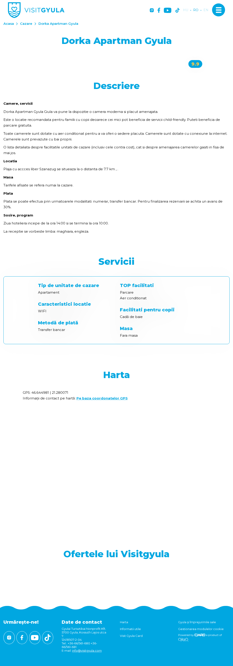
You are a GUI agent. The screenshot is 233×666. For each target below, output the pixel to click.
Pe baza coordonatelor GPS (102, 398)
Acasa (8, 23)
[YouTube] (167, 11)
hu (185, 10)
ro (195, 10)
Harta (124, 622)
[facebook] (158, 10)
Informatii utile (130, 629)
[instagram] (152, 10)
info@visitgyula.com (87, 650)
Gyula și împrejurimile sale (197, 622)
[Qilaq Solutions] (183, 640)
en (205, 10)
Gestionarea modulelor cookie (201, 629)
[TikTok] (177, 10)
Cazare (26, 23)
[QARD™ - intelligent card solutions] (200, 635)
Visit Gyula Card (131, 636)
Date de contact (82, 622)
